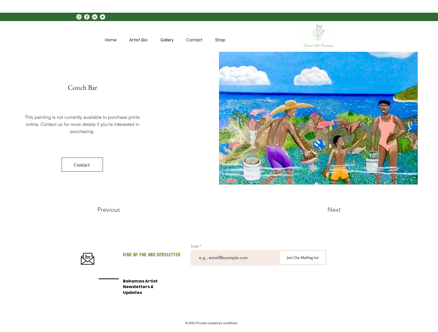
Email (194, 246)
